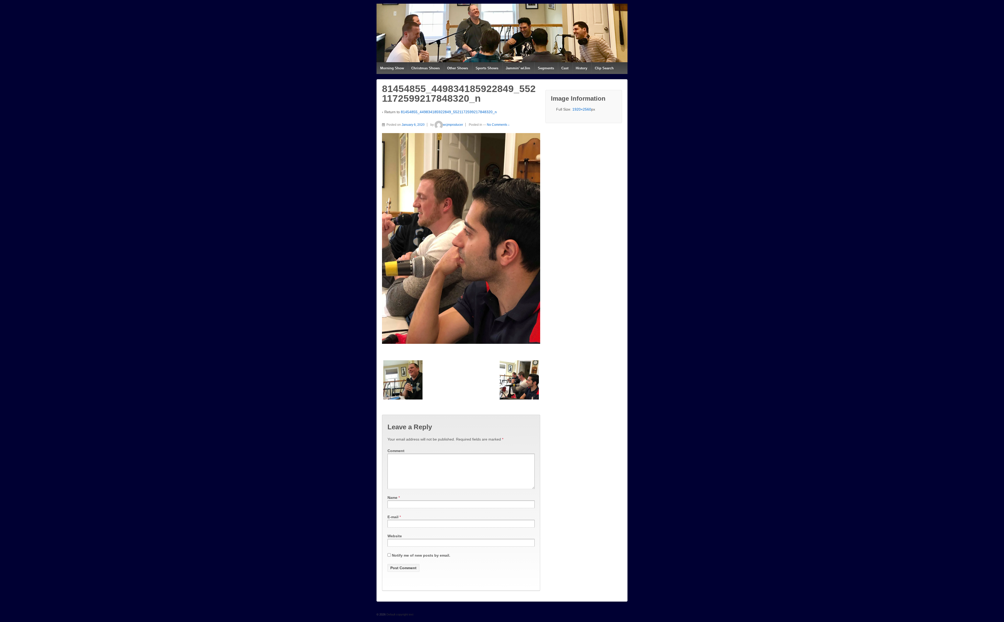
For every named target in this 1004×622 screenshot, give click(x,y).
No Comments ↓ (498, 125)
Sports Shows (487, 68)
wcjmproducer (453, 125)
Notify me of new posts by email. (421, 555)
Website (394, 536)
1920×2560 (581, 109)
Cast (564, 68)
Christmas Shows (425, 68)
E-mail (392, 517)
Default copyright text (399, 614)
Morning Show (392, 68)
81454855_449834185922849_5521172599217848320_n (449, 112)
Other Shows (457, 68)
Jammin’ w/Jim (518, 68)
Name (392, 497)
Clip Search (604, 68)
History (581, 68)
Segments (546, 68)
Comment (395, 451)
